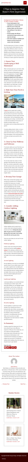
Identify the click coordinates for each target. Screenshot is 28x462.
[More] (15, 347)
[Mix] (13, 347)
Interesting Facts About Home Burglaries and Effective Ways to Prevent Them (14, 413)
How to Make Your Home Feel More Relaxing (14, 439)
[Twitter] (8, 347)
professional (11, 193)
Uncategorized (7, 20)
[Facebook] (5, 347)
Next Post (24, 384)
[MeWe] (10, 347)
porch (6, 110)
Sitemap (4, 458)
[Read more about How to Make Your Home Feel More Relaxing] (14, 431)
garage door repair (18, 193)
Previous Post (5, 384)
